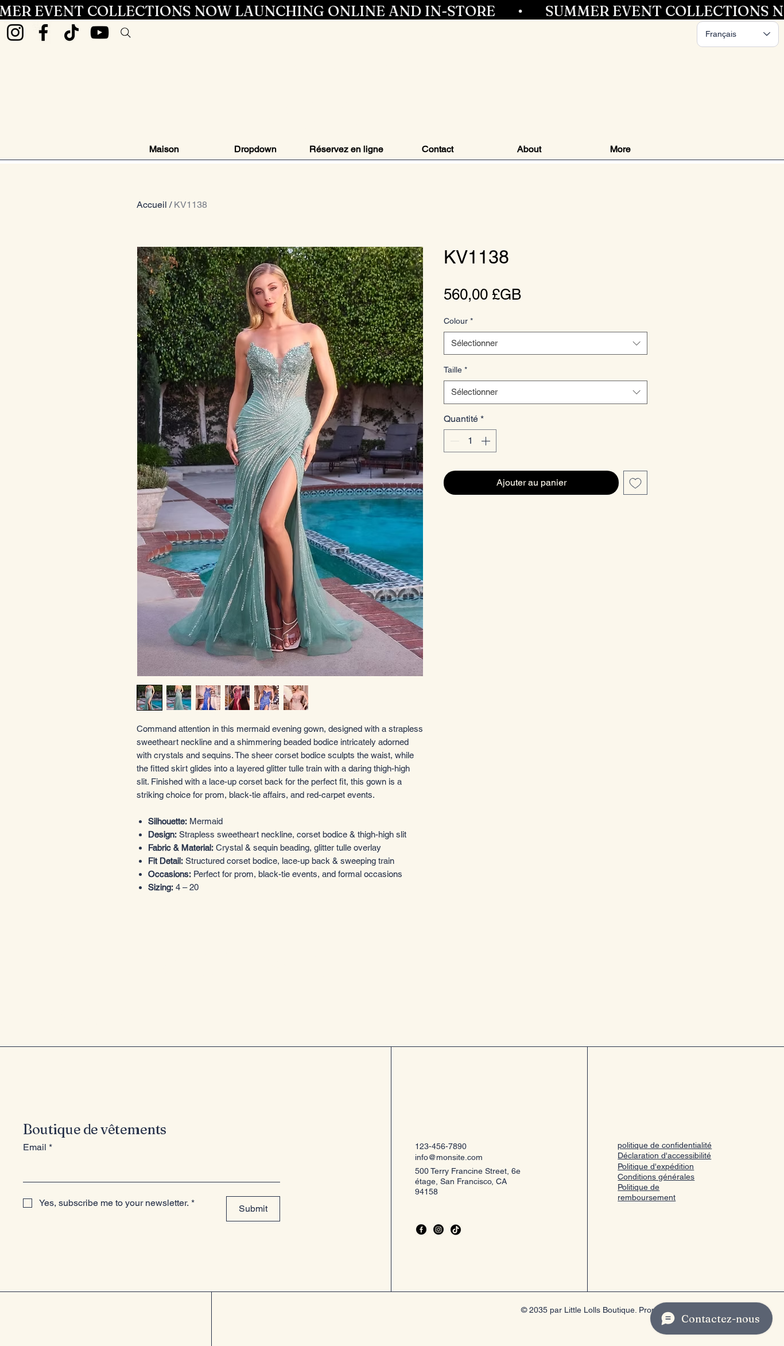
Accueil (152, 204)
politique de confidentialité (665, 1145)
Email (37, 1147)
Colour (458, 320)
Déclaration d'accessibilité (664, 1155)
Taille (455, 369)
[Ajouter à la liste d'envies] (635, 483)
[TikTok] (71, 32)
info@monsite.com (449, 1157)
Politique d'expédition (656, 1166)
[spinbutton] (470, 441)
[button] (255, 149)
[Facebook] (43, 32)
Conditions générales (656, 1176)
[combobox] (545, 343)
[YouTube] (99, 32)
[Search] (126, 32)
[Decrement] (453, 441)
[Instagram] (15, 32)
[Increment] (487, 441)
